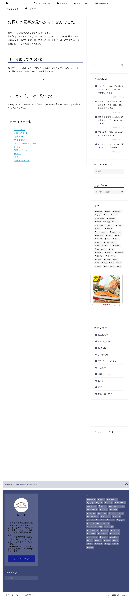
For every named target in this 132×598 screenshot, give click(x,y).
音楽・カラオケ (43, 3)
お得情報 (63, 3)
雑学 (112, 266)
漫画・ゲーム (83, 3)
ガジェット (100, 235)
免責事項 (28, 595)
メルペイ (109, 252)
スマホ (108, 239)
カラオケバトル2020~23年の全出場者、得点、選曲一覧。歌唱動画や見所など (110, 105)
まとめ (111, 225)
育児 (16, 157)
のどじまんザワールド (111, 222)
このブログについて (17, 3)
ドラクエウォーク (110, 242)
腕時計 (99, 266)
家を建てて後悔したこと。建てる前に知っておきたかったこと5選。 (110, 120)
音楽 (119, 266)
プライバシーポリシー (25, 143)
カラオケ (109, 228)
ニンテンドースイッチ (103, 245)
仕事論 (99, 259)
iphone (115, 215)
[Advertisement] (113, 36)
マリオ (112, 249)
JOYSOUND (100, 218)
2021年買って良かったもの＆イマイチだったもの (111, 134)
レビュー (32, 8)
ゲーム (118, 235)
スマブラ (99, 239)
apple (108, 211)
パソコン (116, 245)
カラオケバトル (116, 232)
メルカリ (99, 252)
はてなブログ (101, 225)
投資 (98, 263)
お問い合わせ (20, 133)
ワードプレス (112, 256)
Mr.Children (112, 218)
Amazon (99, 211)
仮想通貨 (107, 259)
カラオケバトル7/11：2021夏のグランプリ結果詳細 (111, 146)
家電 (116, 259)
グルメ (110, 235)
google (99, 215)
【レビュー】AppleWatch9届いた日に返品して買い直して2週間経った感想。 (110, 89)
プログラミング (101, 249)
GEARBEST (117, 211)
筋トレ (17, 154)
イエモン (99, 228)
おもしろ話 (13, 8)
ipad (107, 215)
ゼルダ (117, 239)
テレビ (99, 242)
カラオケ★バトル (102, 232)
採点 (105, 263)
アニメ (119, 225)
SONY (99, 222)
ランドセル (100, 256)
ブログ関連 (103, 3)
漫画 (119, 263)
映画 (112, 263)
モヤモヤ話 (119, 252)
